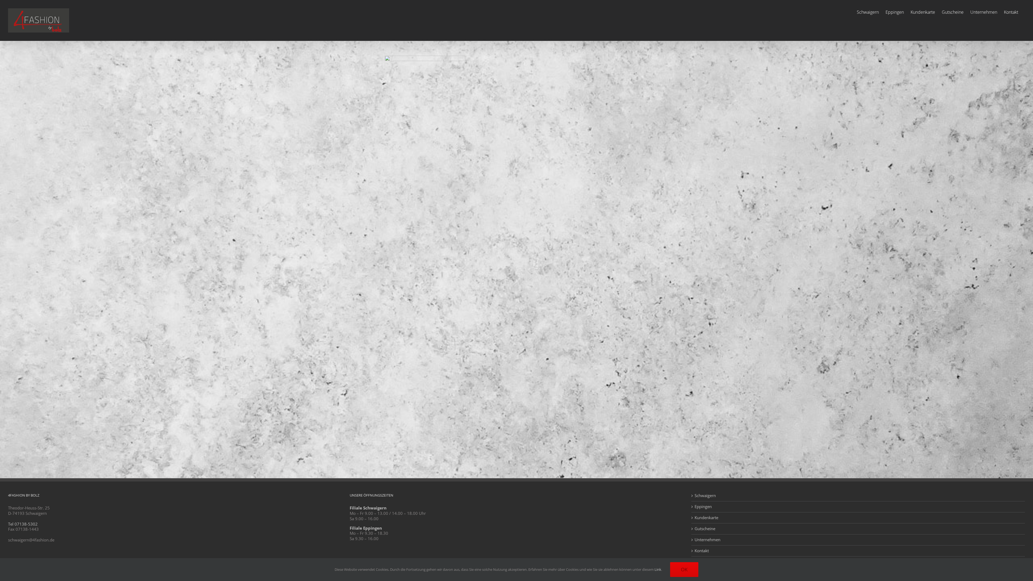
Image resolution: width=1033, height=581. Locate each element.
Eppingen (703, 506)
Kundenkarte (706, 517)
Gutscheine (705, 528)
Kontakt (702, 550)
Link (658, 569)
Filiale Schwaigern (368, 508)
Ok (684, 569)
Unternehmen (707, 539)
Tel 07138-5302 (23, 524)
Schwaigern (705, 495)
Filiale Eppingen (366, 528)
